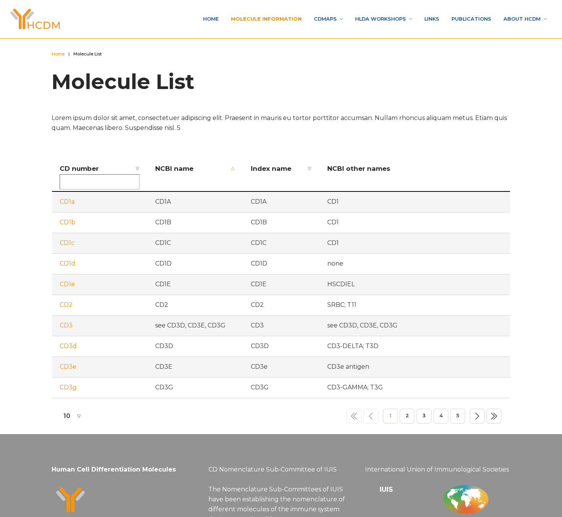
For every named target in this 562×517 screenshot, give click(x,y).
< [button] (370, 418)
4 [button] (441, 417)
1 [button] (390, 417)
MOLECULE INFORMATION (215, 19)
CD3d (68, 348)
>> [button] (494, 418)
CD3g (68, 389)
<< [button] (354, 418)
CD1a (67, 203)
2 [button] (407, 417)
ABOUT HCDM (516, 19)
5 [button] (458, 417)
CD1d (67, 265)
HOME (151, 19)
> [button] (477, 418)
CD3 (66, 327)
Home (60, 55)
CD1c (67, 245)
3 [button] (424, 417)
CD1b (67, 224)
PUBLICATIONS (456, 19)
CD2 (66, 307)
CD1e (67, 286)
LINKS (410, 19)
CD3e (68, 369)
